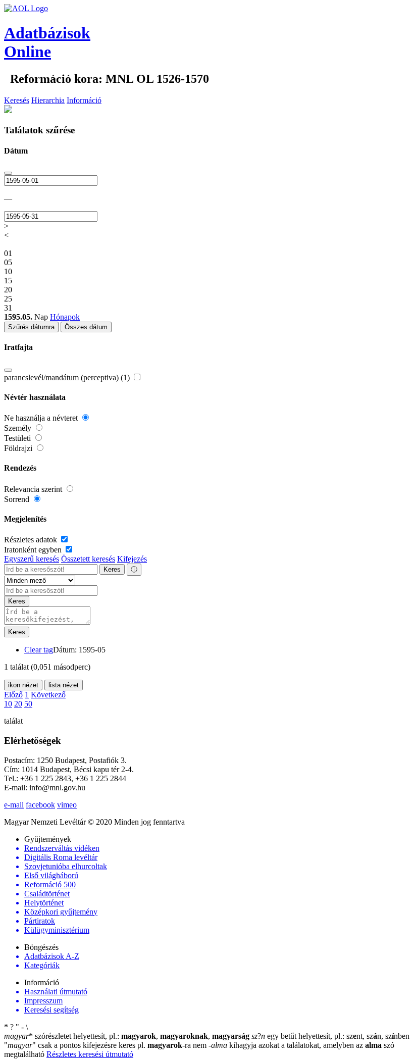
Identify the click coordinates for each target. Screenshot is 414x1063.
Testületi (18, 438)
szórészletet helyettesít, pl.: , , (126, 1036)
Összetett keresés (88, 558)
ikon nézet (23, 685)
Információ (84, 100)
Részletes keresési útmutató (89, 1054)
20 (18, 703)
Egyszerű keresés (31, 558)
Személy (18, 428)
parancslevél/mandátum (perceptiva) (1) (68, 377)
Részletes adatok (31, 539)
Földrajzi (19, 448)
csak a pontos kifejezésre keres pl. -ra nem (106, 1045)
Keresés (16, 100)
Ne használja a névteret (42, 418)
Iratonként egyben (34, 549)
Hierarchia (48, 100)
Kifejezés (132, 558)
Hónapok (65, 317)
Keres (112, 569)
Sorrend (17, 499)
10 (8, 703)
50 (28, 703)
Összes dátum (86, 327)
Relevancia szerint (34, 489)
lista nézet (63, 685)
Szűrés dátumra (31, 327)
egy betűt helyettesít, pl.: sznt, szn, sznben (330, 1036)
